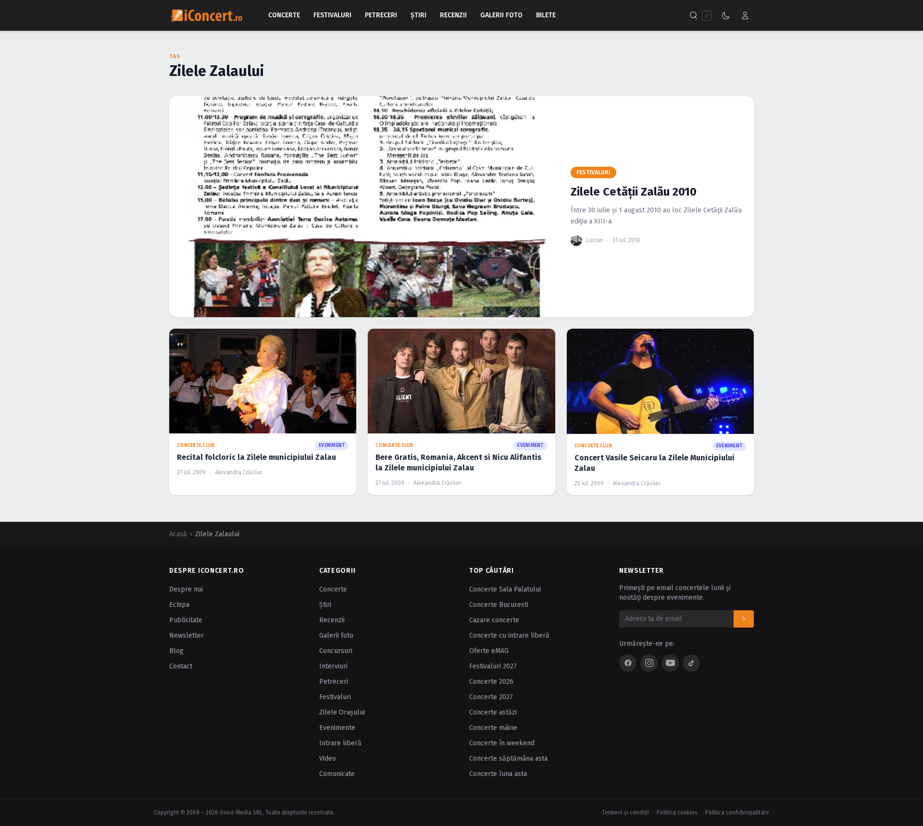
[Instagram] (649, 663)
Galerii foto (336, 635)
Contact (180, 666)
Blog (176, 651)
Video (327, 758)
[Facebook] (627, 663)
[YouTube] (670, 663)
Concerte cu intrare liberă (509, 635)
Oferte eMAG (489, 651)
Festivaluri (332, 15)
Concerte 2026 (491, 682)
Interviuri (333, 666)
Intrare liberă (340, 743)
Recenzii (453, 15)
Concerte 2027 (491, 697)
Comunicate (337, 774)
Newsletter (186, 635)
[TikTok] (691, 663)
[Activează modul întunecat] (726, 15)
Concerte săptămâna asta (508, 758)
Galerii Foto (501, 15)
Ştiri (418, 15)
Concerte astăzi (493, 712)
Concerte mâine (493, 728)
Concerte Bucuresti (498, 605)
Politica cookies (677, 812)
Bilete (546, 15)
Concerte (284, 15)
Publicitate (185, 620)
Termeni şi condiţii (625, 812)
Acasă (178, 534)
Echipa (179, 605)
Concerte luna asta (498, 774)
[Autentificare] (745, 15)
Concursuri (335, 651)
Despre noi (186, 589)
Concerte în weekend (502, 743)
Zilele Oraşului (342, 712)
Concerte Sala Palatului (505, 589)
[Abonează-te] (744, 619)
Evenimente (337, 728)
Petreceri (381, 15)
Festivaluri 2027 (493, 666)
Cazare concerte (494, 620)
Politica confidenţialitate (737, 812)
